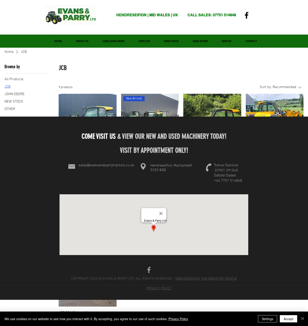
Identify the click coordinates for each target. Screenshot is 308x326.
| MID (152, 15)
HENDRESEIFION (131, 15)
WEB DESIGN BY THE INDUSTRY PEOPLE (206, 279)
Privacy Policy (178, 319)
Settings (267, 319)
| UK (174, 15)
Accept (288, 319)
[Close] (302, 318)
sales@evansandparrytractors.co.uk (106, 165)
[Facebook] (246, 15)
